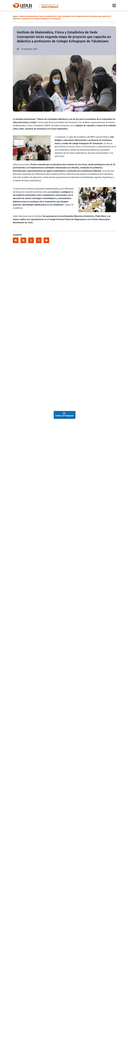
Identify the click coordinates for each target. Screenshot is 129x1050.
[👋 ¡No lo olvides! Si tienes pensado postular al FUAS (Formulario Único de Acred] (90, 281)
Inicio (15, 16)
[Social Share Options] (16, 303)
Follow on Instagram (64, 415)
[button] (16, 240)
